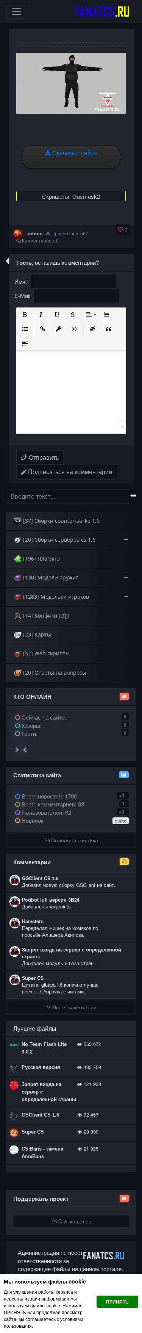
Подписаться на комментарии (69, 471)
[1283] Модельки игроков (75, 597)
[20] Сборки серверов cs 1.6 (75, 539)
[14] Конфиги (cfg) (45, 615)
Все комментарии (74, 1007)
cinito (120, 820)
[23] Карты (36, 634)
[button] (25, 314)
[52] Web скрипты (46, 653)
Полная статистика (74, 840)
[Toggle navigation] (16, 11)
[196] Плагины (41, 558)
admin (35, 233)
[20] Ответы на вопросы (54, 672)
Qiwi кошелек (74, 1221)
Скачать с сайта (74, 152)
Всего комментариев (47, 804)
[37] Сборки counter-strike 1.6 (61, 520)
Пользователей (41, 812)
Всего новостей (48, 796)
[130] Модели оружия (75, 577)
